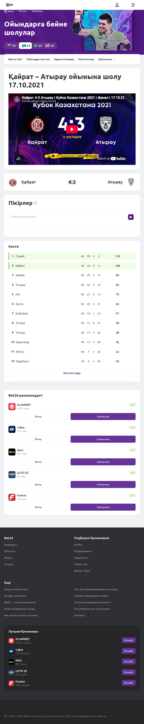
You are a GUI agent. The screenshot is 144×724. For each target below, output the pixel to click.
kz (28, 45)
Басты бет (15, 59)
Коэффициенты (83, 551)
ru (14, 45)
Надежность (81, 557)
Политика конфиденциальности (92, 602)
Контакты (79, 615)
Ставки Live (80, 564)
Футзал (23, 11)
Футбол (78, 544)
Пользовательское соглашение (92, 608)
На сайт (128, 640)
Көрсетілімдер (64, 59)
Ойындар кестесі (38, 59)
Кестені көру (72, 373)
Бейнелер (37, 11)
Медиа (8, 557)
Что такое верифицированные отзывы (96, 589)
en (52, 45)
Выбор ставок (82, 570)
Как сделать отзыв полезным (20, 615)
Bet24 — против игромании (20, 602)
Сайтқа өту (103, 416)
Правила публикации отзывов (91, 595)
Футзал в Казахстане (16, 589)
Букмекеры (10, 544)
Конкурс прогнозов (15, 595)
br (40, 45)
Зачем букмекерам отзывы (19, 608)
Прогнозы (9, 551)
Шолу (38, 416)
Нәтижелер (86, 59)
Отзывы (8, 564)
